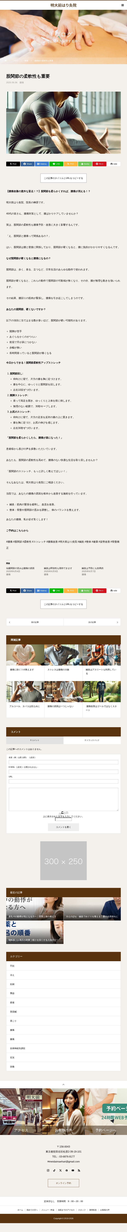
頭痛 (12, 1066)
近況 (12, 1057)
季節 (12, 993)
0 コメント (34, 740)
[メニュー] (122, 5)
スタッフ (82, 1210)
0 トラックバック (92, 740)
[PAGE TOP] (63, 1084)
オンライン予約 (63, 1183)
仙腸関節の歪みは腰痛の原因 (20, 568)
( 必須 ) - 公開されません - (23, 767)
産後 (12, 1002)
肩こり (13, 1021)
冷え (12, 975)
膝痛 (12, 1039)
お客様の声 (104, 1210)
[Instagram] (48, 1170)
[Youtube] (72, 1170)
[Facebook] (66, 1170)
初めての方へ (32, 1210)
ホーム (20, 1210)
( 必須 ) (22, 757)
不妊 (12, 966)
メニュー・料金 (47, 1210)
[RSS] (79, 1170)
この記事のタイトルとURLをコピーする (63, 178)
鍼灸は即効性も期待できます (58, 568)
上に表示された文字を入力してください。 (63, 816)
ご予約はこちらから (17, 530)
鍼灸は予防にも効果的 (92, 568)
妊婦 (12, 984)
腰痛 (22, 82)
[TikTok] (54, 1170)
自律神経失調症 (17, 1048)
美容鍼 (13, 1011)
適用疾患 (93, 1210)
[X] (60, 1170)
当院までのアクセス (66, 1210)
